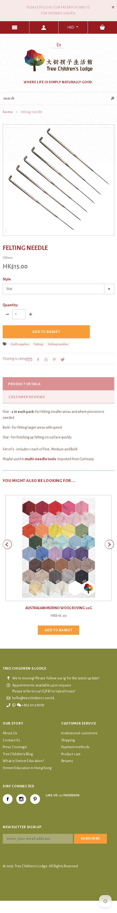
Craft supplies (20, 344)
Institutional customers (79, 733)
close (113, 7)
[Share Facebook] (38, 359)
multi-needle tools (40, 459)
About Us (10, 733)
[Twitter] (62, 359)
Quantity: (10, 305)
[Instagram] (21, 799)
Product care (71, 754)
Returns (67, 761)
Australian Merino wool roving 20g (58, 608)
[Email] (30, 359)
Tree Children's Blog (18, 754)
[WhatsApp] (46, 359)
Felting (38, 344)
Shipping (68, 740)
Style (7, 279)
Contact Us (11, 740)
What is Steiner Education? (23, 761)
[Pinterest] (54, 359)
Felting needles (58, 344)
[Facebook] (8, 799)
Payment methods (75, 747)
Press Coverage (15, 747)
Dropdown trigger (44, 27)
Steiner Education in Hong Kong (27, 768)
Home (8, 112)
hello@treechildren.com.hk (33, 698)
